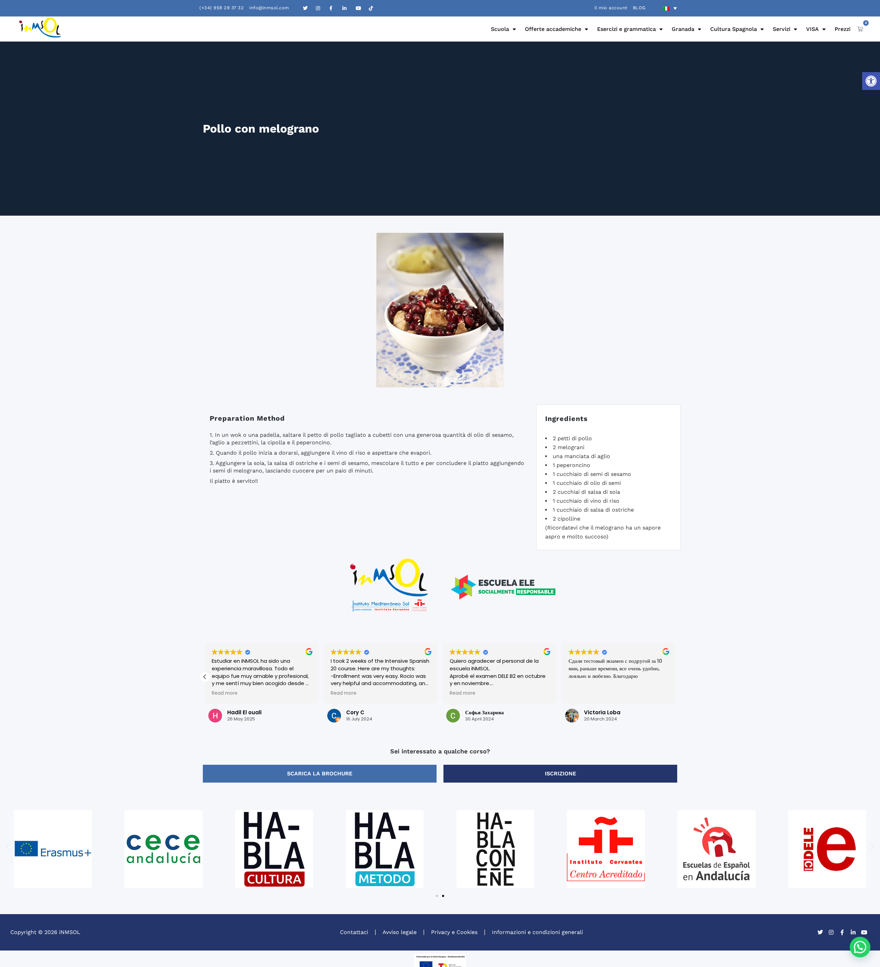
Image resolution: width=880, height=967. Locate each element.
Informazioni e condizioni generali (537, 932)
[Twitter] (820, 932)
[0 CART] (860, 29)
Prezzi (842, 29)
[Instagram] (831, 932)
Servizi (781, 29)
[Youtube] (864, 932)
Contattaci (354, 932)
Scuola (500, 29)
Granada (683, 29)
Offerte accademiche (553, 29)
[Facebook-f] (842, 932)
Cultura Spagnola (733, 29)
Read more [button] (225, 693)
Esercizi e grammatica (626, 29)
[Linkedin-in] (853, 932)
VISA (812, 29)
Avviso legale (400, 932)
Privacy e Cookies (454, 932)
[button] (871, 81)
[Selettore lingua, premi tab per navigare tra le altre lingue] (670, 8)
